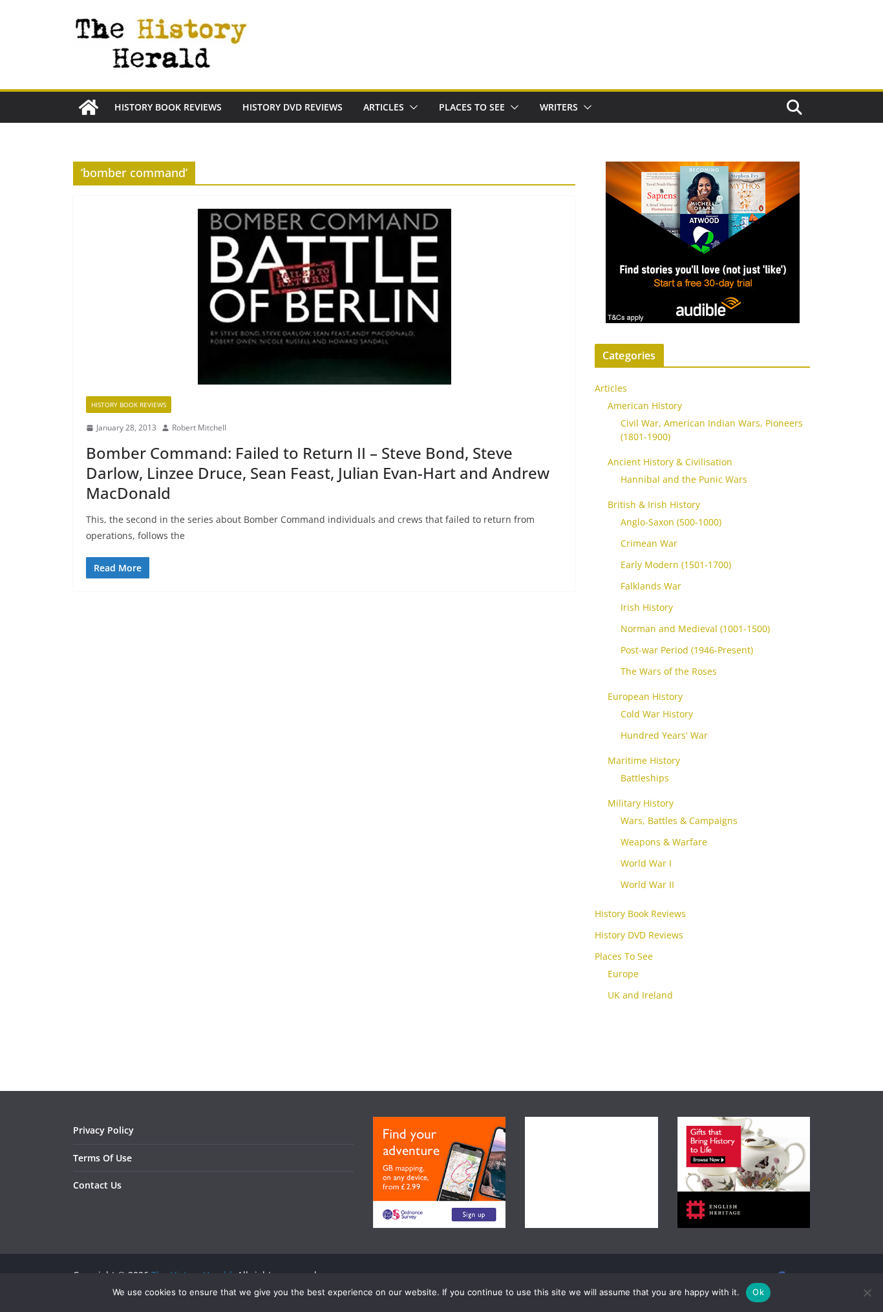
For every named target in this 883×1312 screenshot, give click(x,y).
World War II (647, 884)
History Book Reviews (168, 107)
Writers (559, 107)
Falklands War (651, 586)
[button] (411, 107)
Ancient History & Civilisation (670, 462)
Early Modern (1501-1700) (676, 564)
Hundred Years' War (664, 735)
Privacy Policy (103, 1130)
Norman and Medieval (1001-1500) (695, 628)
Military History (641, 803)
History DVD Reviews (292, 107)
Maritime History (644, 760)
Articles (383, 107)
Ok (758, 1292)
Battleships (645, 778)
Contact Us (97, 1185)
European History (645, 696)
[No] (866, 1292)
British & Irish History (654, 504)
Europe (623, 974)
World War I (646, 863)
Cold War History (657, 714)
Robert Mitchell (199, 427)
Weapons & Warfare (664, 842)
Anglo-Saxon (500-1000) (671, 522)
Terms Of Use (102, 1158)
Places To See (472, 107)
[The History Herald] (88, 107)
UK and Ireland (640, 995)
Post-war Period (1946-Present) (687, 650)
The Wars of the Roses (669, 671)
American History (645, 405)
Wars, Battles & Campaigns (679, 820)
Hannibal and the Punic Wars (684, 479)
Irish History (647, 607)
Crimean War (649, 543)
